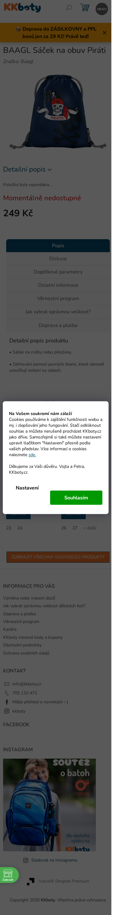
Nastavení (27, 487)
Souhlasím (76, 497)
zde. (32, 454)
